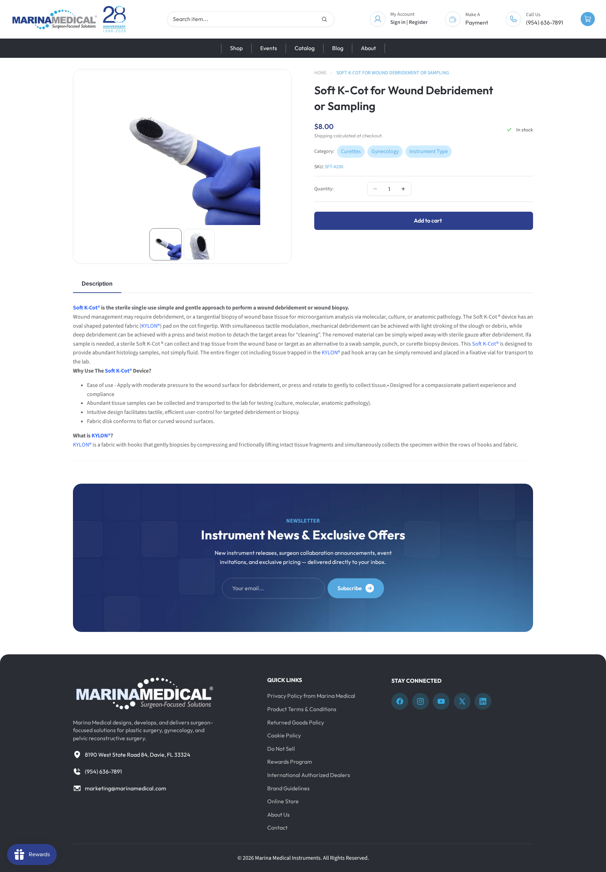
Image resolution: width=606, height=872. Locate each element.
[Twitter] (462, 701)
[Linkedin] (482, 701)
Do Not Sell (281, 748)
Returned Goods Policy (295, 722)
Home (320, 72)
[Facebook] (399, 701)
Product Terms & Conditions (301, 709)
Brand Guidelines (288, 788)
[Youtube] (441, 701)
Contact (277, 827)
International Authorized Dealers (308, 774)
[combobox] (250, 19)
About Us (278, 814)
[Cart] (587, 19)
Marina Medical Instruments (288, 858)
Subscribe (349, 588)
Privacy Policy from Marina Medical (311, 695)
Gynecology (385, 151)
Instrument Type (428, 151)
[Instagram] (420, 701)
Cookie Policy (284, 735)
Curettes (351, 151)
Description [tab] (97, 284)
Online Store (283, 801)
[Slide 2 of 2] (199, 244)
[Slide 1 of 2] (165, 244)
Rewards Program (289, 761)
